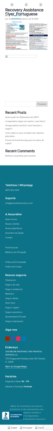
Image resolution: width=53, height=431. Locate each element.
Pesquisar (42, 104)
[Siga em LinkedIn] (24, 338)
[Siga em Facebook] (13, 338)
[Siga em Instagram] (18, 338)
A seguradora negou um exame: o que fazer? (25, 121)
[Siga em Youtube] (7, 338)
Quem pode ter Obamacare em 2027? (22, 117)
